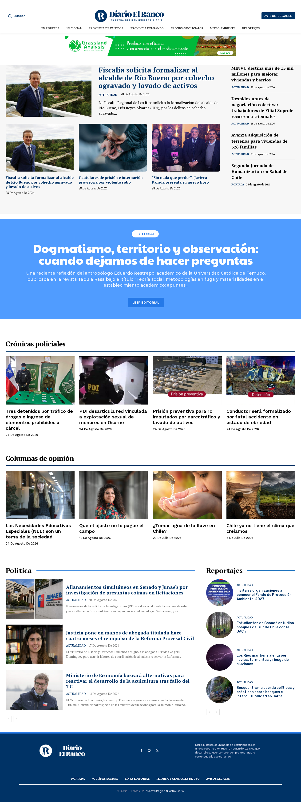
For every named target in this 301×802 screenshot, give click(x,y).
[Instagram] (149, 751)
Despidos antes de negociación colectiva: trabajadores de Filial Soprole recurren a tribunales (262, 107)
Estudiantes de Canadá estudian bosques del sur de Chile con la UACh (265, 627)
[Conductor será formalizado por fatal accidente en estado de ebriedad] (260, 380)
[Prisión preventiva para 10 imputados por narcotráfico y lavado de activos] (187, 380)
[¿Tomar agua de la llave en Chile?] (187, 495)
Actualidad (108, 95)
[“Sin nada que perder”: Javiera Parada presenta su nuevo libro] (186, 148)
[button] (15, 16)
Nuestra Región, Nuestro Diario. (165, 791)
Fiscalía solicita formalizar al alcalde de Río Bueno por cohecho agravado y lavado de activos (156, 77)
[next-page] (242, 197)
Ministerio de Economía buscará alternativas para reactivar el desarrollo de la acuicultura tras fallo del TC (128, 681)
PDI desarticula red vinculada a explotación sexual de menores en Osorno (113, 416)
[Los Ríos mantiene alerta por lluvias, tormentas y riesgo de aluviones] (219, 657)
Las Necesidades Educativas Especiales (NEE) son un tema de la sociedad (38, 531)
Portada (237, 184)
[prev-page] (234, 197)
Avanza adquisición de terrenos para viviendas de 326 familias (259, 140)
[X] (157, 751)
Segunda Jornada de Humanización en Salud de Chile (259, 171)
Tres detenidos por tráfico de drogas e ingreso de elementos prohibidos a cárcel (39, 419)
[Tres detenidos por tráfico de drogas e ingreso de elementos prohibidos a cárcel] (40, 380)
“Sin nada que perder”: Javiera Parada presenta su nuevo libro (180, 179)
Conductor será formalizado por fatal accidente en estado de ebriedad (258, 416)
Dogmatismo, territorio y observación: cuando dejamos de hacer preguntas (146, 254)
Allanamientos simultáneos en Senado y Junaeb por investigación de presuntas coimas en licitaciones (127, 590)
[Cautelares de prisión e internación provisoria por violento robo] (113, 148)
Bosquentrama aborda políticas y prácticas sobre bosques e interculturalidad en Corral (266, 692)
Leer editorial (146, 302)
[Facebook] (141, 751)
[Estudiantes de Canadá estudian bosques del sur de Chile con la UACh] (219, 625)
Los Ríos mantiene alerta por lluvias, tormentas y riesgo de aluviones (263, 659)
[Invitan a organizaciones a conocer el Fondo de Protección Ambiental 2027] (219, 592)
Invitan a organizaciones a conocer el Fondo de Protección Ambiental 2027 (264, 594)
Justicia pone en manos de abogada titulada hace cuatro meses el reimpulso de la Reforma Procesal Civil (130, 636)
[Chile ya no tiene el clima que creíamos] (260, 495)
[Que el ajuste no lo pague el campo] (113, 495)
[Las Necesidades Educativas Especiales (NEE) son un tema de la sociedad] (40, 495)
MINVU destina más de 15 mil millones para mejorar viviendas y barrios (262, 74)
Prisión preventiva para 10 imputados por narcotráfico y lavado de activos (186, 416)
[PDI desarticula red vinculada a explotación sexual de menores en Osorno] (113, 380)
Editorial (145, 234)
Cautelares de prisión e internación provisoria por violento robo (111, 179)
